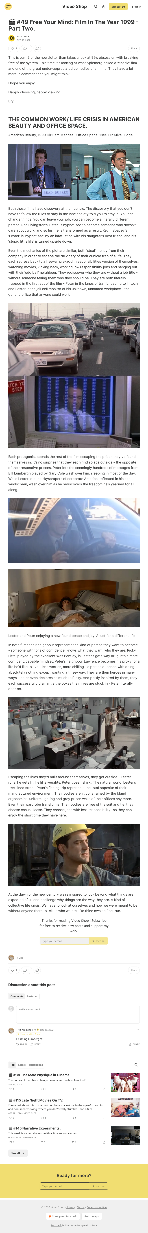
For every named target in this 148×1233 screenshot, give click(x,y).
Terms (80, 1207)
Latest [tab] (22, 1064)
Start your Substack (64, 1216)
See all (15, 1153)
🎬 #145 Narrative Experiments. (34, 1128)
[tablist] (24, 996)
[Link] (3, 122)
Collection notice (97, 1207)
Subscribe (118, 6)
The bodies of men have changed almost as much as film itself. (47, 1080)
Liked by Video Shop (30, 1034)
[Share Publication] (103, 6)
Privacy (70, 1207)
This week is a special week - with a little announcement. (43, 1133)
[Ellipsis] (138, 1029)
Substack (56, 1225)
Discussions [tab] (36, 1064)
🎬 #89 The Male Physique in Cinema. (39, 1075)
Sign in (137, 6)
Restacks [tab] (32, 996)
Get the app (91, 1216)
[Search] (95, 6)
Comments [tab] (16, 996)
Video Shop (23, 36)
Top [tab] (12, 1064)
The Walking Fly (26, 1029)
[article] (74, 1082)
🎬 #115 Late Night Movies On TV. (35, 1100)
